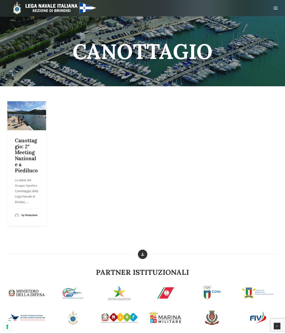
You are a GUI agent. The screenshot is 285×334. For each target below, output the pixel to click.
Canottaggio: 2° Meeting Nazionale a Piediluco (26, 155)
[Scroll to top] (277, 326)
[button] (26, 115)
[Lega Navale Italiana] (52, 8)
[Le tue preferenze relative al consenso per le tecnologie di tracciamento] (7, 327)
